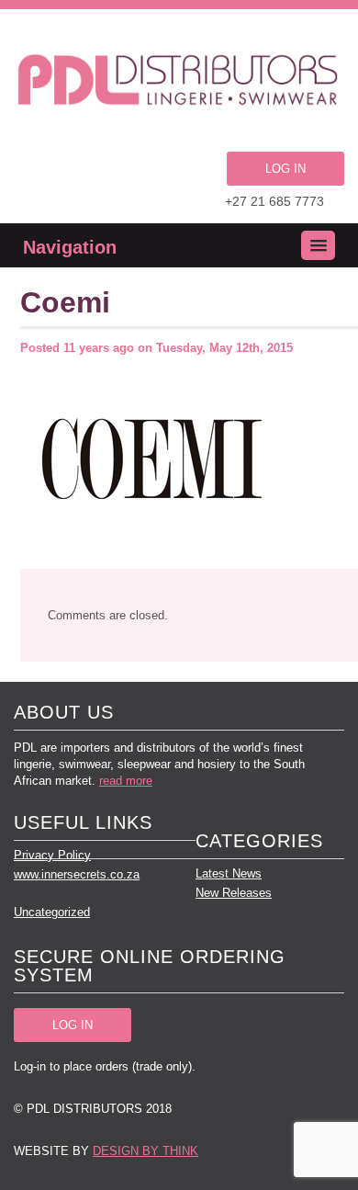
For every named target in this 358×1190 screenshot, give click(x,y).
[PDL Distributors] (179, 82)
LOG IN (285, 169)
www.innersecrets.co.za (77, 874)
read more (125, 781)
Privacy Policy (52, 855)
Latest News (229, 873)
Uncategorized (52, 912)
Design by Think (145, 1151)
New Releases (234, 893)
